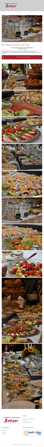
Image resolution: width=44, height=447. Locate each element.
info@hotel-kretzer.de (27, 422)
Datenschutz (4, 432)
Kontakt (3, 434)
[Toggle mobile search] (39, 1)
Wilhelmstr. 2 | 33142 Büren (28, 419)
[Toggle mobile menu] (41, 1)
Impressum (4, 430)
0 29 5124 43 (25, 420)
